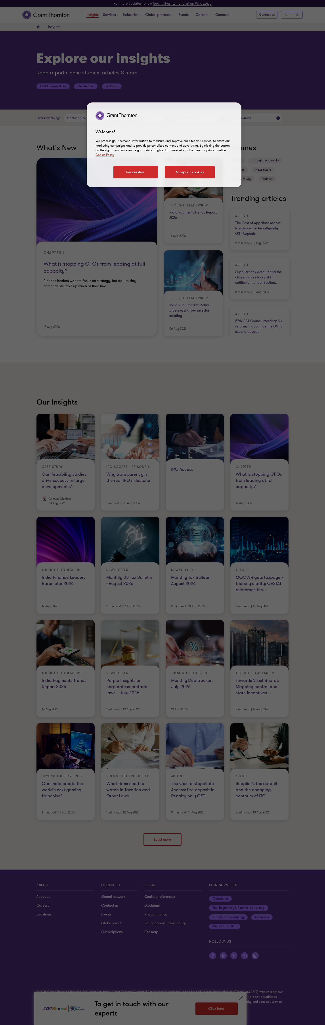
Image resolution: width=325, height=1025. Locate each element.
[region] (164, 144)
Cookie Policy (105, 155)
